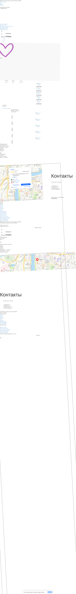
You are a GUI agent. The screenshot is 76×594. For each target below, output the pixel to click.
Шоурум (1, 4)
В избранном (2, 11)
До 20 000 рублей (3, 211)
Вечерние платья (3, 15)
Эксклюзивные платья (4, 18)
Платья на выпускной (4, 14)
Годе (1, 209)
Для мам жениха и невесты (5, 217)
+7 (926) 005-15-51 (3, 8)
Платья (4, 40)
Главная (4, 38)
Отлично (49, 592)
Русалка (1, 207)
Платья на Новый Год (4, 16)
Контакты (1, 5)
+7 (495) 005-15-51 (54, 187)
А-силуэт (1, 205)
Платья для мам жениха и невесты (6, 17)
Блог (1, 2)
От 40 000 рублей (3, 213)
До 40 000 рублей (3, 212)
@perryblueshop (54, 198)
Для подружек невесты (4, 27)
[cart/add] (40, 92)
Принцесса (2, 208)
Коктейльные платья (3, 19)
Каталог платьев (3, 1)
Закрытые (2, 210)
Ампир (1, 206)
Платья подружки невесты (5, 218)
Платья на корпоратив (4, 219)
